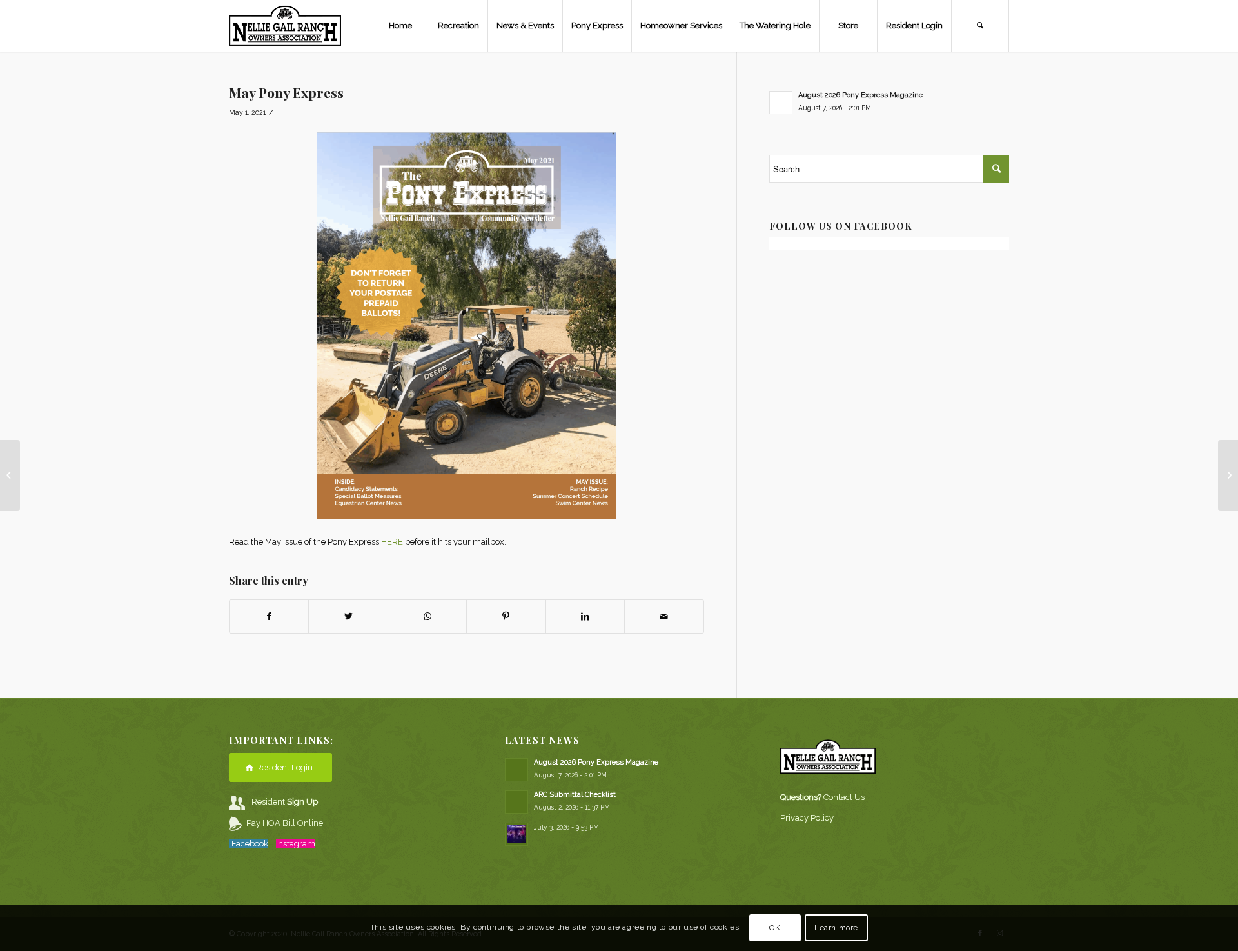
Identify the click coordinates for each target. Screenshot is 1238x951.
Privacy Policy (807, 818)
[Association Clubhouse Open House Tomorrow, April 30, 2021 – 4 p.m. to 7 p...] (10, 475)
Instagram (295, 843)
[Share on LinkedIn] (585, 616)
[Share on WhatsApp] (427, 616)
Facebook (249, 843)
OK (774, 928)
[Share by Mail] (664, 616)
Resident (284, 801)
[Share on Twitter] (348, 616)
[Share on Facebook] (269, 616)
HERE (392, 541)
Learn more (836, 928)
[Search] (980, 26)
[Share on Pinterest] (506, 616)
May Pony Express (286, 92)
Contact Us (844, 797)
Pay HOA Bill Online (284, 823)
